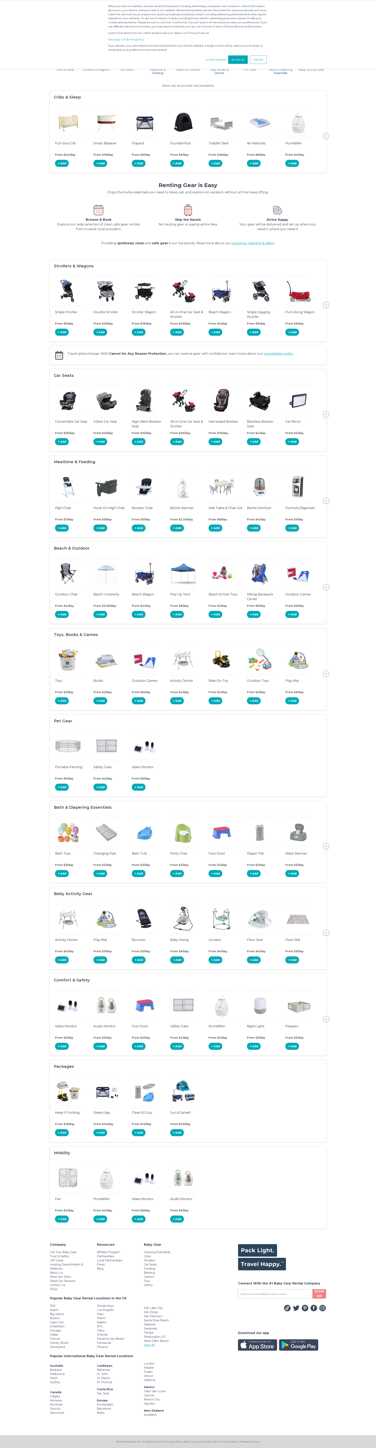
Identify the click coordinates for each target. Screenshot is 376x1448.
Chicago (55, 1330)
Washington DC (155, 1337)
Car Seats (150, 1264)
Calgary (55, 1396)
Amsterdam (105, 1404)
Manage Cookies (249, 1441)
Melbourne (57, 1374)
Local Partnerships (109, 1260)
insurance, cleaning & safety (252, 243)
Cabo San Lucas (155, 1391)
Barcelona (104, 1408)
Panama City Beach (110, 1338)
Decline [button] (258, 59)
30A (52, 1306)
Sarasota (149, 1324)
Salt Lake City (153, 1308)
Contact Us (57, 1285)
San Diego (151, 1312)
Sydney (55, 1382)
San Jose (103, 1393)
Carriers (149, 1277)
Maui (100, 1314)
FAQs (53, 1289)
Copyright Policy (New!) (207, 1441)
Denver (55, 1338)
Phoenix (102, 1347)
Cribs (147, 1256)
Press (101, 1264)
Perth (54, 1378)
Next (326, 136)
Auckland (150, 1414)
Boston (55, 1318)
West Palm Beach (156, 1341)
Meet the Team (60, 1277)
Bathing (149, 1272)
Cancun (149, 1395)
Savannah (150, 1328)
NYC (100, 1326)
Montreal (56, 1404)
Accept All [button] (237, 59)
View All (149, 1345)
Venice (148, 1376)
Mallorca (149, 1380)
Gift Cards (56, 1260)
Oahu (100, 1330)
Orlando (102, 1334)
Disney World (59, 1343)
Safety (148, 1285)
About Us (56, 1272)
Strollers (149, 1260)
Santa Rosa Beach (156, 1320)
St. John (102, 1374)
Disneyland (57, 1347)
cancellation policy (278, 353)
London (149, 1363)
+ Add (62, 163)
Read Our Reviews (62, 1281)
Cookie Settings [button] (215, 59)
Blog (100, 1268)
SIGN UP (319, 1294)
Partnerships (105, 1256)
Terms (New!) (230, 1441)
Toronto (55, 1408)
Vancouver (57, 1413)
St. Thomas (104, 1382)
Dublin (148, 1372)
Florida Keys (105, 1306)
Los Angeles (105, 1310)
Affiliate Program (108, 1252)
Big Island (56, 1314)
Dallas (54, 1334)
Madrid (148, 1367)
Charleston (57, 1326)
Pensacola (104, 1343)
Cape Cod (56, 1322)
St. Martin (103, 1378)
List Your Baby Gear (63, 1252)
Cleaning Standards (157, 1252)
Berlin (101, 1413)
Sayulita (149, 1403)
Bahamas (103, 1370)
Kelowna (56, 1400)
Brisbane (56, 1370)
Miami (101, 1318)
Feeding (149, 1268)
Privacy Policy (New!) (179, 1441)
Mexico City (152, 1399)
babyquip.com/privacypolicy (126, 39)
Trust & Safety (59, 1256)
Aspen (54, 1310)
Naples (101, 1322)
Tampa (148, 1332)
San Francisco (153, 1316)
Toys (147, 1281)
